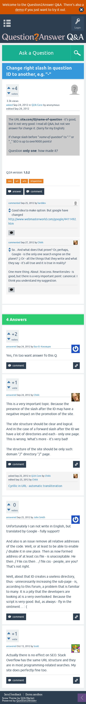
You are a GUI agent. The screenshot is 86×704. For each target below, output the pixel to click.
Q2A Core (37, 105)
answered (11, 346)
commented (14, 203)
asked (9, 105)
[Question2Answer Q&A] (43, 36)
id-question (36, 181)
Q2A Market (27, 698)
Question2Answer (26, 700)
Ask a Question (36, 53)
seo (9, 181)
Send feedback (12, 694)
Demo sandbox (33, 694)
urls (24, 181)
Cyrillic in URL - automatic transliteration (35, 486)
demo (19, 10)
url (17, 181)
